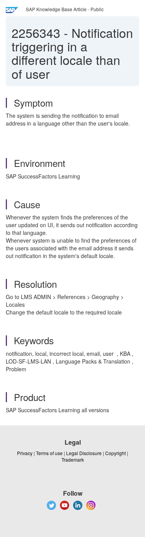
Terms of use (49, 453)
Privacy (24, 453)
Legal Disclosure (84, 453)
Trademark (72, 459)
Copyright (115, 453)
